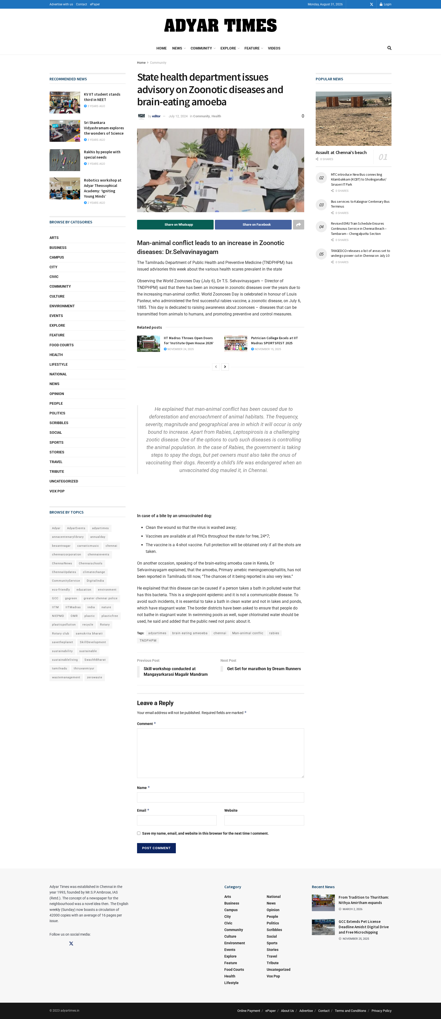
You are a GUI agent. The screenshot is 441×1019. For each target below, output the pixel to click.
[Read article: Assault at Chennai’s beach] (354, 119)
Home (161, 48)
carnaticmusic (88, 545)
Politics (57, 413)
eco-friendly (61, 589)
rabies (274, 633)
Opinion (57, 394)
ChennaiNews (62, 563)
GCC (55, 598)
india (91, 607)
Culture (57, 296)
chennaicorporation (66, 554)
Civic (54, 277)
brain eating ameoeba (190, 633)
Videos (274, 48)
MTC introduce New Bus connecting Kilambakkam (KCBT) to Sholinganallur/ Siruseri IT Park (359, 179)
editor (156, 116)
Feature (252, 48)
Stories (57, 452)
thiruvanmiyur (84, 668)
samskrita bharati (89, 633)
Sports (57, 442)
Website (231, 810)
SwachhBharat (95, 659)
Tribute (57, 471)
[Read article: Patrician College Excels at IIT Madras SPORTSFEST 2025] (235, 344)
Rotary (105, 624)
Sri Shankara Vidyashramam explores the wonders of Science (104, 128)
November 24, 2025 (180, 349)
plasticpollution (64, 624)
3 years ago (96, 106)
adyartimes (157, 633)
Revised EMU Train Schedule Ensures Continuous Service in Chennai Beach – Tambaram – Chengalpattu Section (359, 228)
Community (201, 48)
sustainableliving (65, 659)
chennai (220, 633)
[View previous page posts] (216, 367)
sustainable (88, 651)
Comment (146, 723)
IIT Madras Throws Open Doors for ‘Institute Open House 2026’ (189, 340)
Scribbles (59, 423)
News (177, 48)
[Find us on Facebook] (357, 4)
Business (58, 248)
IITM (55, 607)
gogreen (71, 598)
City (53, 267)
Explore (228, 48)
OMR (74, 616)
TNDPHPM (148, 640)
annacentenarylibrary (68, 537)
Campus (57, 257)
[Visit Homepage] (220, 25)
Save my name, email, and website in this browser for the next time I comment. (205, 833)
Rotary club (60, 633)
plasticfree (110, 616)
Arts (54, 238)
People (56, 403)
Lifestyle (59, 364)
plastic (89, 616)
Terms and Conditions (350, 1011)
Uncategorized (64, 481)
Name (143, 787)
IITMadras (73, 607)
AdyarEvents (76, 528)
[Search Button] (389, 48)
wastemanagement (66, 677)
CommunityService (66, 580)
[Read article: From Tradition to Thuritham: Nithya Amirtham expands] (323, 903)
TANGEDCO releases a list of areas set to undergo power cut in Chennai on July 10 (360, 253)
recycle (87, 624)
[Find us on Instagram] (364, 4)
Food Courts (62, 345)
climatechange (94, 572)
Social (56, 432)
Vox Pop (57, 491)
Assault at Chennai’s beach (341, 152)
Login (387, 4)
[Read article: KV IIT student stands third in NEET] (65, 102)
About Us (287, 1011)
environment (107, 589)
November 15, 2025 (267, 349)
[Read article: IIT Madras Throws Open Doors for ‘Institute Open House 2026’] (148, 344)
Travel (56, 462)
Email (143, 810)
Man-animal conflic (247, 633)
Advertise (306, 1011)
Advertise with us (61, 4)
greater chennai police (101, 598)
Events (56, 316)
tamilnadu (59, 668)
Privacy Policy (381, 1011)
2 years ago (96, 203)
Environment (62, 306)
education (84, 589)
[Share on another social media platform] (298, 225)
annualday (97, 537)
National (58, 374)
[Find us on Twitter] (371, 4)
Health (216, 116)
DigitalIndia (95, 580)
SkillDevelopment (93, 642)
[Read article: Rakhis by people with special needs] (65, 160)
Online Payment (248, 1011)
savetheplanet (62, 642)
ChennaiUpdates (64, 572)
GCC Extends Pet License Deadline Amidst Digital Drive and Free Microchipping (364, 927)
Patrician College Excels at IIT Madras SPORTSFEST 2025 (274, 340)
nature (106, 607)
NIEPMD (58, 616)
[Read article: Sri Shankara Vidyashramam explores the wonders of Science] (65, 131)
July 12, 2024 (178, 116)
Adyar (56, 528)
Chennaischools (91, 563)
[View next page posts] (225, 367)
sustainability (62, 651)
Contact (81, 4)
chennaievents (98, 554)
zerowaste (94, 677)
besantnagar (61, 545)
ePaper (95, 4)
